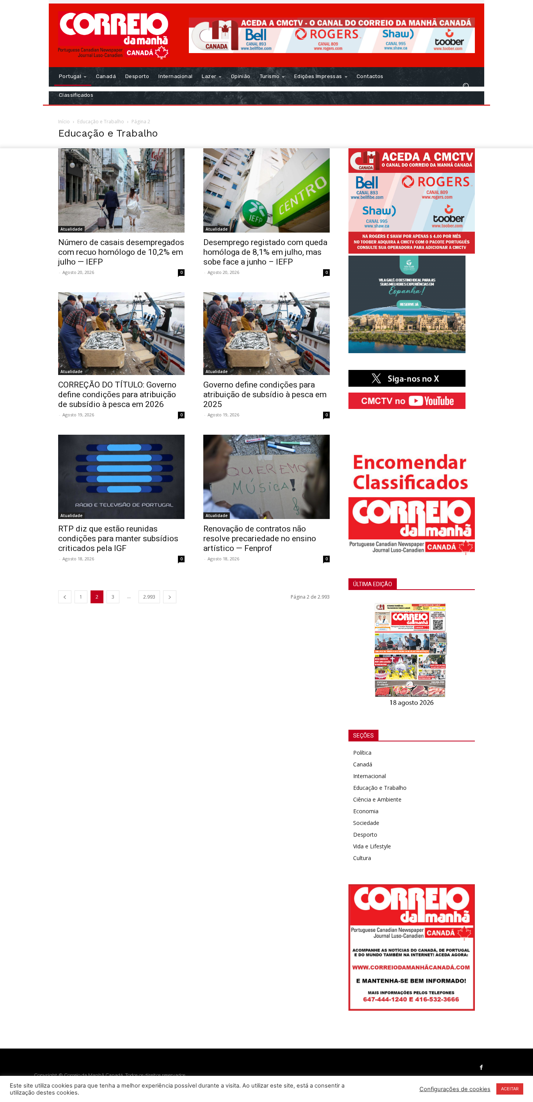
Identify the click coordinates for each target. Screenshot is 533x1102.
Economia (365, 811)
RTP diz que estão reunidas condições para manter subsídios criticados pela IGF (118, 538)
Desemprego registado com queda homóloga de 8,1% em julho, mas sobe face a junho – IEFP (265, 252)
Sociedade (366, 822)
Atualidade (71, 229)
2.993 (149, 597)
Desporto (365, 834)
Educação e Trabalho (100, 121)
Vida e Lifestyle (372, 846)
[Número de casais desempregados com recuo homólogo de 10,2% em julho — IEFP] (121, 190)
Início (64, 121)
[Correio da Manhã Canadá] (114, 35)
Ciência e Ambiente (377, 799)
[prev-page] (64, 596)
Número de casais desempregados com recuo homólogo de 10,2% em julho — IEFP (121, 252)
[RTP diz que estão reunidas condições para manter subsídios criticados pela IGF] (121, 477)
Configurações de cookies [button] (454, 1089)
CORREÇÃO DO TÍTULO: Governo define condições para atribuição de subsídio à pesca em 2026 (117, 394)
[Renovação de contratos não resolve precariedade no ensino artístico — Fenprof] (266, 477)
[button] (466, 86)
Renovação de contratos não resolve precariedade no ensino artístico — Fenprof (259, 538)
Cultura (362, 858)
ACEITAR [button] (510, 1088)
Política (362, 752)
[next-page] (169, 596)
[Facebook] (481, 1067)
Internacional (369, 776)
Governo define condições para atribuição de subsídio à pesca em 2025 (265, 394)
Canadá (362, 764)
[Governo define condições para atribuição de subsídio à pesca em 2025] (266, 333)
